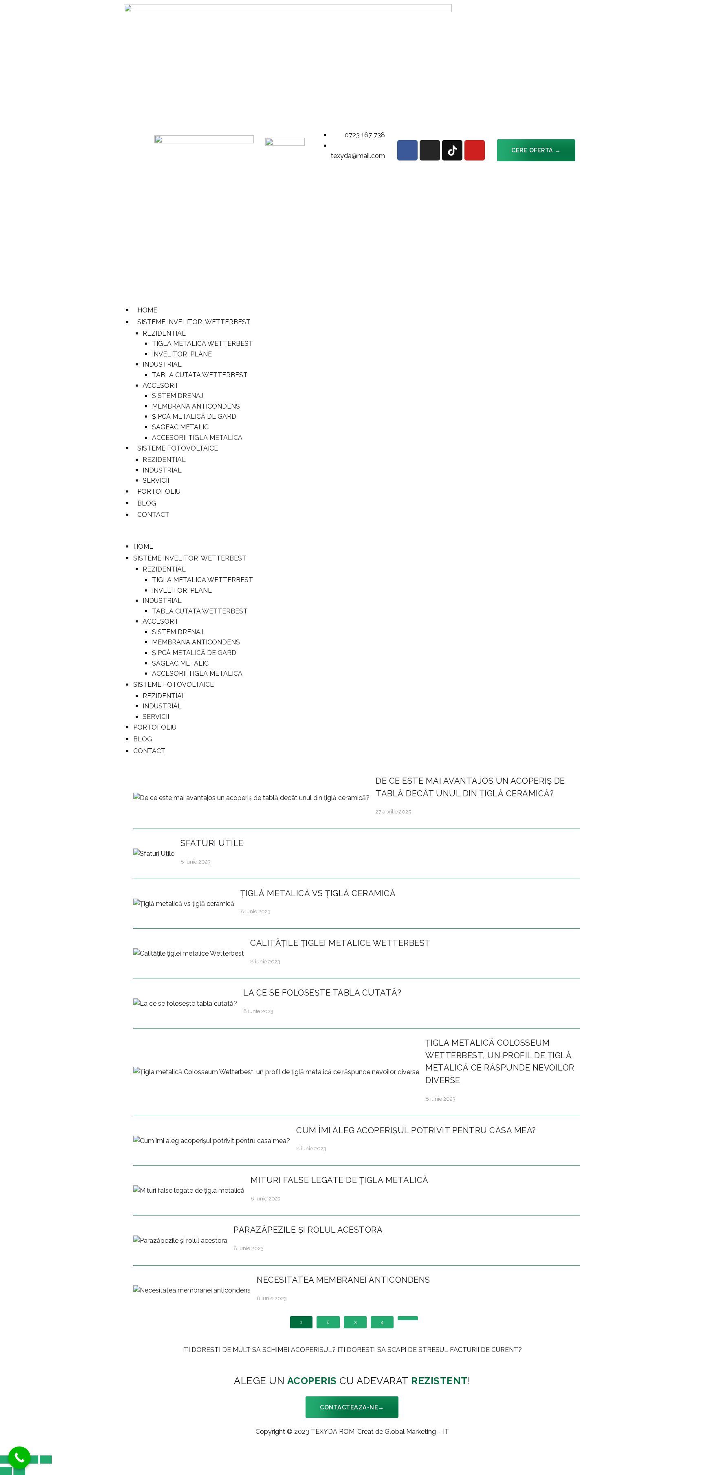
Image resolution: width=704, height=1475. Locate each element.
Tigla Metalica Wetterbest (202, 343)
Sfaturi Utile (212, 843)
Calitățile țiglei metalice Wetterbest (340, 943)
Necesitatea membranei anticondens (343, 1280)
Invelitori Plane (182, 354)
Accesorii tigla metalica (197, 438)
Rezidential (164, 333)
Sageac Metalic (180, 427)
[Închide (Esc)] (6, 1459)
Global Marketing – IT (417, 1431)
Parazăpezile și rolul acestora (308, 1230)
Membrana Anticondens (196, 406)
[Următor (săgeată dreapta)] (19, 1471)
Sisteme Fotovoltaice (177, 448)
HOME (147, 310)
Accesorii (160, 385)
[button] (536, 150)
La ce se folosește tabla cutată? (322, 993)
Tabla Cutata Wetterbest (200, 375)
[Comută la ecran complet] (33, 1459)
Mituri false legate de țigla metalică (340, 1180)
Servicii (156, 480)
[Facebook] (407, 150)
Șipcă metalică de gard (194, 416)
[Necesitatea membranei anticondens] (192, 1290)
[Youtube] (474, 150)
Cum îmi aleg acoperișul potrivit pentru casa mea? (416, 1130)
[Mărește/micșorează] (46, 1459)
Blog (146, 503)
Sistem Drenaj (177, 396)
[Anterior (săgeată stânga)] (6, 1471)
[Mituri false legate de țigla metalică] (188, 1190)
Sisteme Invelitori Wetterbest (194, 322)
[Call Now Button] (19, 1457)
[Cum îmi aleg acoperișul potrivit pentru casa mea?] (211, 1140)
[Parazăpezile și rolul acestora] (180, 1240)
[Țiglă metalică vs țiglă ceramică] (183, 903)
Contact (153, 515)
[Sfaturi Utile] (153, 853)
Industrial (162, 364)
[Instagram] (430, 150)
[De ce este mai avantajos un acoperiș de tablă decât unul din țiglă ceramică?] (251, 797)
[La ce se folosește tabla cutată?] (185, 1003)
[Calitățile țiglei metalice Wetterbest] (188, 953)
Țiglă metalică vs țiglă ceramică (318, 893)
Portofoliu (158, 491)
